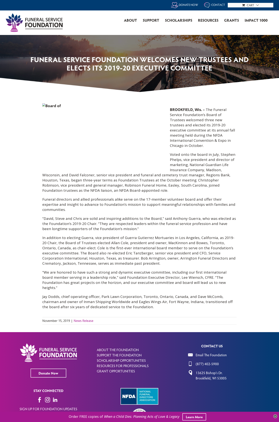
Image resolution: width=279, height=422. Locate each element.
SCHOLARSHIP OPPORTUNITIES (121, 360)
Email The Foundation (211, 354)
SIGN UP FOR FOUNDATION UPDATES (48, 408)
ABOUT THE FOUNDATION (118, 349)
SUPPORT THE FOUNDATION (119, 354)
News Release (83, 321)
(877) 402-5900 (207, 363)
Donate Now (48, 373)
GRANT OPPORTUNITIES (116, 370)
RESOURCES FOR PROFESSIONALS (123, 365)
